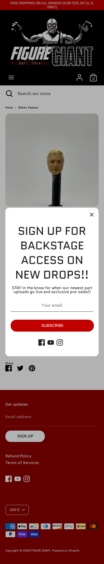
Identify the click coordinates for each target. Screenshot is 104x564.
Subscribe (52, 325)
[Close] (92, 214)
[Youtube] (50, 342)
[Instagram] (60, 342)
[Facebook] (41, 342)
